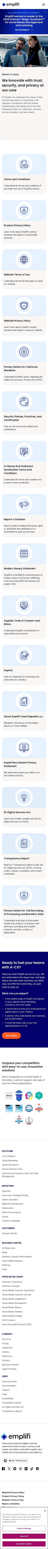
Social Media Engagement (14, 1299)
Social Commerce (10, 1165)
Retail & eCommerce (11, 1212)
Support (6, 1390)
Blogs (4, 1252)
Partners (6, 1360)
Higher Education (10, 1199)
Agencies (6, 1191)
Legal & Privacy (9, 1369)
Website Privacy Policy (13, 1492)
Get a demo (11, 1035)
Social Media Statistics (12, 1311)
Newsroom (7, 1356)
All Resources (8, 1248)
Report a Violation (11, 1503)
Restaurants (7, 1208)
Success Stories (9, 1233)
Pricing (5, 1343)
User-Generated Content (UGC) (17, 1324)
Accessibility (7, 1398)
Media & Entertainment (12, 1204)
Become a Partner (10, 1364)
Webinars (6, 1265)
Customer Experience (12, 1282)
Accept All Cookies (24, 1544)
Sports (5, 1216)
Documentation (9, 1385)
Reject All (24, 1536)
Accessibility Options (11, 1402)
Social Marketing (10, 1160)
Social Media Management (14, 1303)
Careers (5, 1352)
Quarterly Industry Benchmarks (17, 1256)
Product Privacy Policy (13, 1496)
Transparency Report (12, 1411)
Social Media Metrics (11, 1307)
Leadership (7, 1347)
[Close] (45, 1510)
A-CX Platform (9, 1156)
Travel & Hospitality (11, 1221)
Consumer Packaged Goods (15, 1195)
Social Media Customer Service (16, 1294)
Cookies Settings (24, 1528)
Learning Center (9, 1381)
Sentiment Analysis (11, 1286)
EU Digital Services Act (12, 1407)
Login (4, 1394)
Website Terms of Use (13, 1500)
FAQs (4, 1269)
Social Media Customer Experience (18, 1290)
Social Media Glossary (12, 1261)
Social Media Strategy (12, 1316)
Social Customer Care (12, 1169)
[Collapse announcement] (45, 11)
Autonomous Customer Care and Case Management (20, 1175)
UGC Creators (8, 1320)
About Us (6, 1339)
